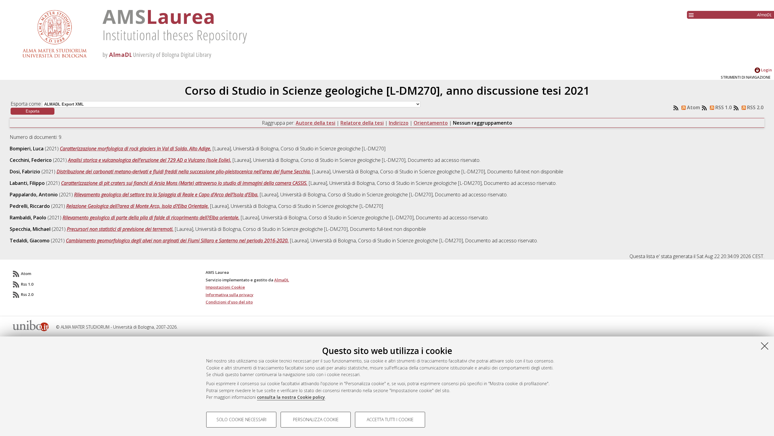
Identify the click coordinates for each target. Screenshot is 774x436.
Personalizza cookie (316, 419)
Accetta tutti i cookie (390, 419)
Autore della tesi (315, 123)
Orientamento (431, 123)
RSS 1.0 (723, 107)
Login (766, 70)
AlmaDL (764, 15)
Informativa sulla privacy (229, 294)
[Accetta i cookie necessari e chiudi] (764, 346)
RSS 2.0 (754, 107)
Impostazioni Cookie (225, 287)
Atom (693, 107)
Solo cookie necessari (241, 419)
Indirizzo (398, 123)
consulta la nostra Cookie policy (291, 397)
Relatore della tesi (362, 123)
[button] (32, 111)
